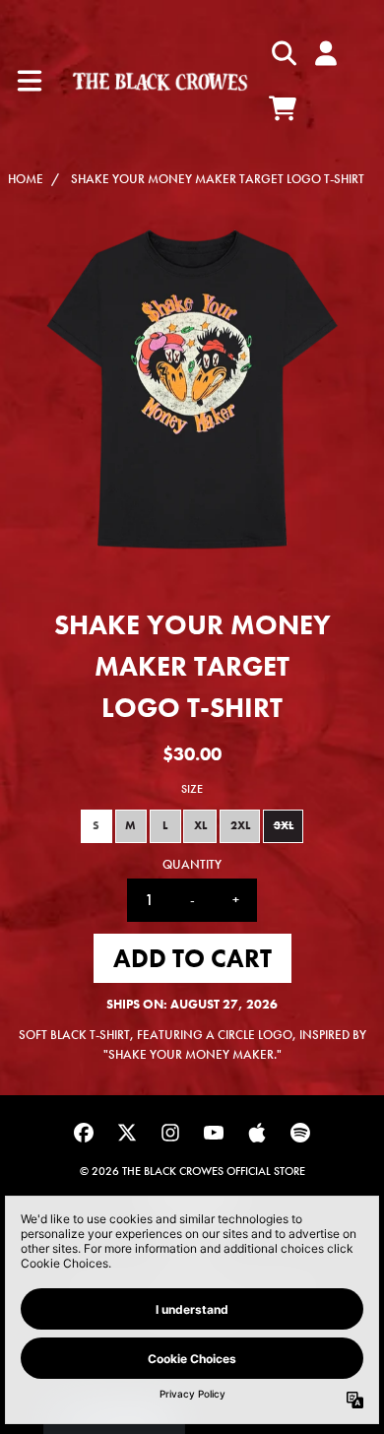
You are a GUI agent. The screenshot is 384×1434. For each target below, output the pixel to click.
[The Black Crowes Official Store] (160, 81)
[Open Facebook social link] (83, 1132)
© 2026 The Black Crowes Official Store (192, 1171)
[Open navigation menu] (29, 80)
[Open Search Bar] (282, 53)
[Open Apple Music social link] (257, 1132)
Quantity (192, 864)
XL (200, 825)
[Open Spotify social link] (300, 1132)
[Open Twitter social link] (127, 1132)
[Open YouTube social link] (213, 1132)
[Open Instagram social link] (170, 1132)
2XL (240, 825)
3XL (283, 825)
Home (25, 178)
